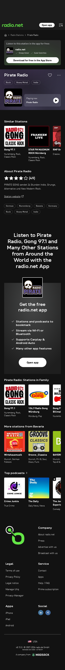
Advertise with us (47, 547)
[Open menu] (61, 25)
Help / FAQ (44, 583)
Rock (8, 83)
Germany (52, 206)
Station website (12, 196)
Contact (42, 571)
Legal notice (12, 583)
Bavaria (39, 206)
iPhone (9, 613)
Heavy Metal (22, 83)
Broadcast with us (48, 553)
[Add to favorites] (50, 75)
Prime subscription (48, 589)
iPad (8, 619)
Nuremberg (24, 206)
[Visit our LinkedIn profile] (40, 612)
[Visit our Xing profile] (48, 612)
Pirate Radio (32, 102)
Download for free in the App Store (32, 60)
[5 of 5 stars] (25, 178)
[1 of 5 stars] (6, 178)
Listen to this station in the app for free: (28, 44)
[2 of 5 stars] (11, 178)
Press (41, 541)
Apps (41, 577)
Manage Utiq (12, 589)
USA (34, 641)
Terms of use (12, 571)
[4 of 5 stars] (21, 178)
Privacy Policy (13, 577)
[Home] (5, 35)
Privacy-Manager (15, 595)
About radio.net (46, 534)
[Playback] (56, 100)
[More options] (59, 75)
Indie (35, 83)
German (10, 206)
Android (10, 625)
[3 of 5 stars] (16, 178)
